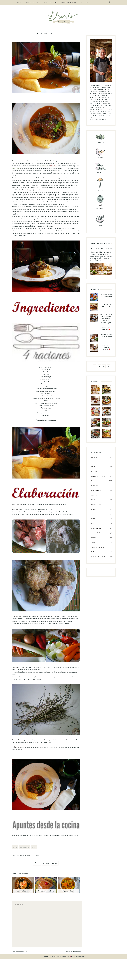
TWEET (47, 863)
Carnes (14, 847)
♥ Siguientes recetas (19, 952)
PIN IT (55, 863)
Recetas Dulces (32, 2)
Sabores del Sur (24, 847)
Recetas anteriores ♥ (74, 952)
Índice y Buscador (68, 2)
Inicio (19, 2)
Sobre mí (84, 2)
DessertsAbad (57, 956)
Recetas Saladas (50, 2)
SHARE (38, 863)
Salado (34, 847)
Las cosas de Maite (79, 956)
